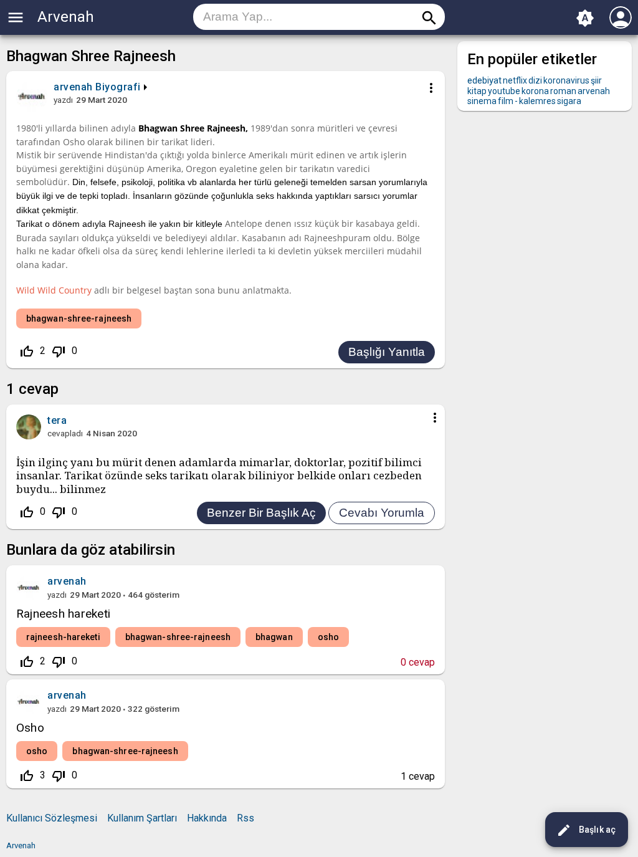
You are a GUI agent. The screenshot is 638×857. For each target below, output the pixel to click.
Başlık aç (586, 830)
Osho (30, 728)
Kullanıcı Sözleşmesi (51, 818)
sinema (482, 101)
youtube (504, 91)
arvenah (67, 581)
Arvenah (65, 17)
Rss (245, 818)
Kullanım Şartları (142, 818)
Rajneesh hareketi (63, 613)
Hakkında (207, 818)
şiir (596, 80)
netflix (515, 80)
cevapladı (65, 433)
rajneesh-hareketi (63, 637)
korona (535, 91)
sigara (569, 101)
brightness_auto (585, 18)
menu (15, 17)
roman (563, 91)
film (505, 101)
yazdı (63, 100)
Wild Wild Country (54, 290)
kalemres (537, 101)
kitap (477, 91)
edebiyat (484, 80)
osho (328, 637)
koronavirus (566, 80)
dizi (535, 80)
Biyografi (118, 87)
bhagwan (274, 637)
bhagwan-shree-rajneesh (78, 318)
